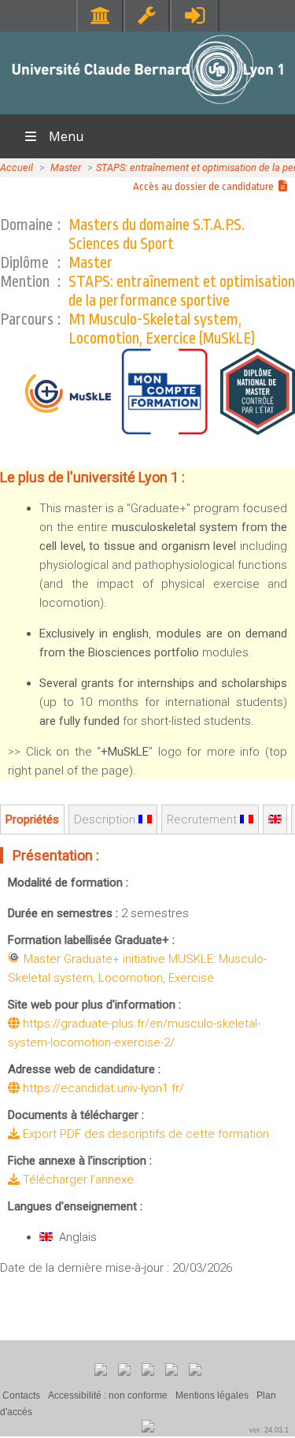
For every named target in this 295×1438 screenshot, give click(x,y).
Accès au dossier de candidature (205, 186)
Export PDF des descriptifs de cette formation (144, 1134)
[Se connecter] (194, 15)
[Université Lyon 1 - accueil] (147, 106)
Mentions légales (212, 1395)
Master (65, 167)
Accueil (16, 167)
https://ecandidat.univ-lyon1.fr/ (102, 1088)
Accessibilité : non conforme (108, 1395)
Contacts (21, 1395)
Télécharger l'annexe (77, 1179)
